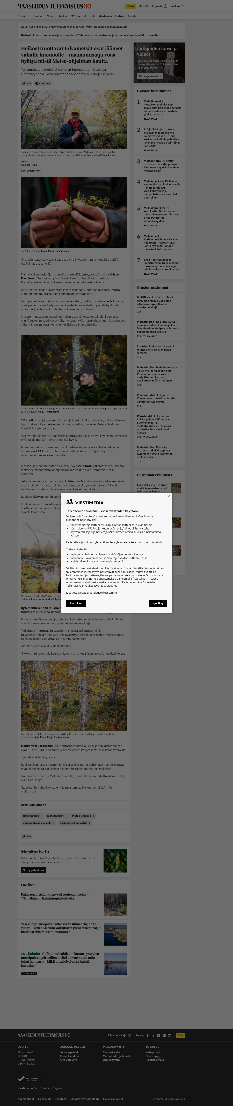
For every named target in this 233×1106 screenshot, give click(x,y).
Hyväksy (157, 603)
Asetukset (76, 603)
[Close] (169, 496)
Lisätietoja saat (92, 592)
